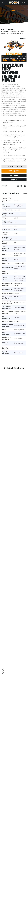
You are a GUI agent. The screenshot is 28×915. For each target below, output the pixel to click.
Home (3, 29)
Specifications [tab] (10, 193)
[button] (2, 2)
